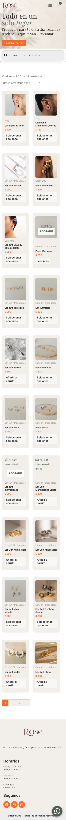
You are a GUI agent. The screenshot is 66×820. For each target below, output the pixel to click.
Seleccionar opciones (13, 137)
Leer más (43, 261)
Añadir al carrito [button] (11, 379)
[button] (50, 5)
